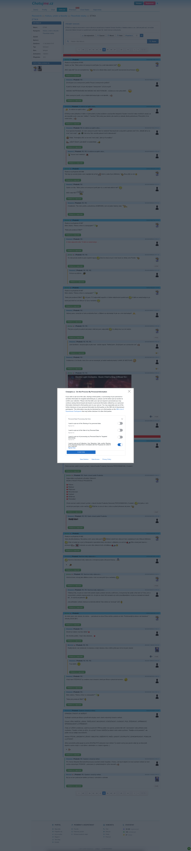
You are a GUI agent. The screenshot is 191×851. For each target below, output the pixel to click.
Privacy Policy (106, 459)
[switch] (120, 423)
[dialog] (95, 425)
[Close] (130, 392)
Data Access (95, 459)
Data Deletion (84, 459)
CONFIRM (81, 452)
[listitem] (95, 419)
